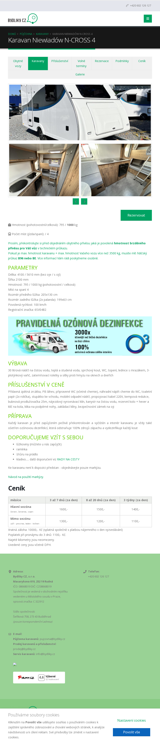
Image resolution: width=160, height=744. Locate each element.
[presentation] (76, 201)
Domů (12, 34)
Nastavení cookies (131, 720)
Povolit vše (131, 732)
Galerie (80, 74)
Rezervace (102, 61)
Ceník (142, 61)
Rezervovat (136, 215)
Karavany (42, 34)
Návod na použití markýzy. (26, 477)
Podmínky (122, 61)
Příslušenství (59, 61)
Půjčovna (26, 34)
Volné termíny (81, 63)
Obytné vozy (18, 63)
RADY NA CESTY (68, 459)
